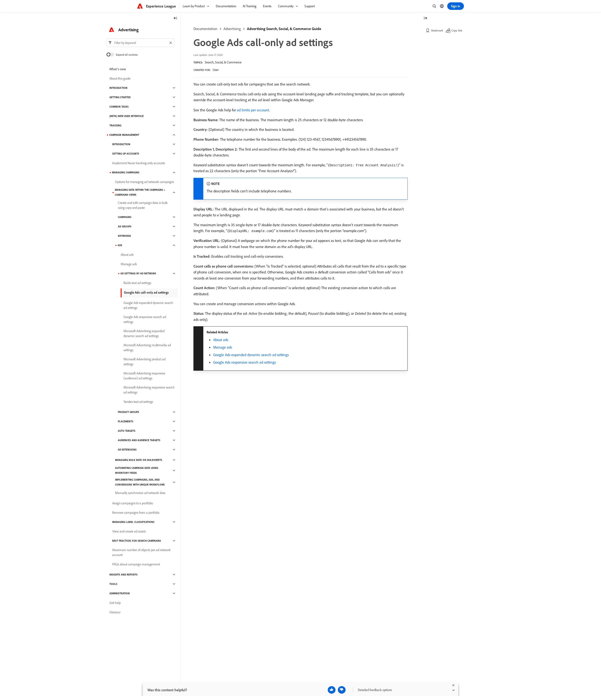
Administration (119, 593)
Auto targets (126, 430)
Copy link (456, 30)
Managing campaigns (125, 172)
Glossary (114, 612)
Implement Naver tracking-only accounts (138, 163)
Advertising (232, 28)
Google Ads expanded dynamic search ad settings (251, 354)
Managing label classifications (133, 522)
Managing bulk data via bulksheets (138, 460)
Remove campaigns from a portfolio (135, 512)
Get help (115, 603)
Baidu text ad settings (137, 283)
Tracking (115, 125)
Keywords (124, 235)
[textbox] (140, 43)
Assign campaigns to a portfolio (132, 503)
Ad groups (124, 226)
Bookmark (437, 30)
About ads (220, 339)
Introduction (118, 87)
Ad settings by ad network (138, 273)
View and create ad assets (129, 531)
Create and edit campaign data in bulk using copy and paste (143, 205)
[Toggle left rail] (175, 18)
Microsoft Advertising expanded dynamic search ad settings (144, 333)
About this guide (120, 78)
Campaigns (124, 217)
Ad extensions (127, 449)
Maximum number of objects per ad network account (141, 552)
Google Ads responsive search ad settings (244, 362)
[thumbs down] (342, 690)
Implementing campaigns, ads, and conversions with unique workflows (140, 482)
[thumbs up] (331, 690)
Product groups (128, 412)
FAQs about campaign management (136, 564)
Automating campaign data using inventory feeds (136, 470)
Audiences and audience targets (139, 440)
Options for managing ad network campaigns (144, 182)
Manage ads (222, 347)
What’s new (117, 69)
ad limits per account (253, 110)
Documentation (205, 28)
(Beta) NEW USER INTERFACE (126, 116)
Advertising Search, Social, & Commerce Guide (284, 28)
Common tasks (119, 106)
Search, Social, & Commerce (223, 62)
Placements (125, 421)
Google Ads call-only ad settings (146, 292)
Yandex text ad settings (138, 402)
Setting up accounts (125, 153)
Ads (120, 245)
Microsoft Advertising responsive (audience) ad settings (144, 375)
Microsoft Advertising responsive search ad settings (149, 389)
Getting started (120, 97)
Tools (113, 584)
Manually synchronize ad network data (140, 493)
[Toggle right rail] (425, 18)
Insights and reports (123, 574)
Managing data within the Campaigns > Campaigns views (140, 192)
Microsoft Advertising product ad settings (144, 361)
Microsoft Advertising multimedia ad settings (147, 347)
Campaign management (124, 134)
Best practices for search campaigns (136, 540)
